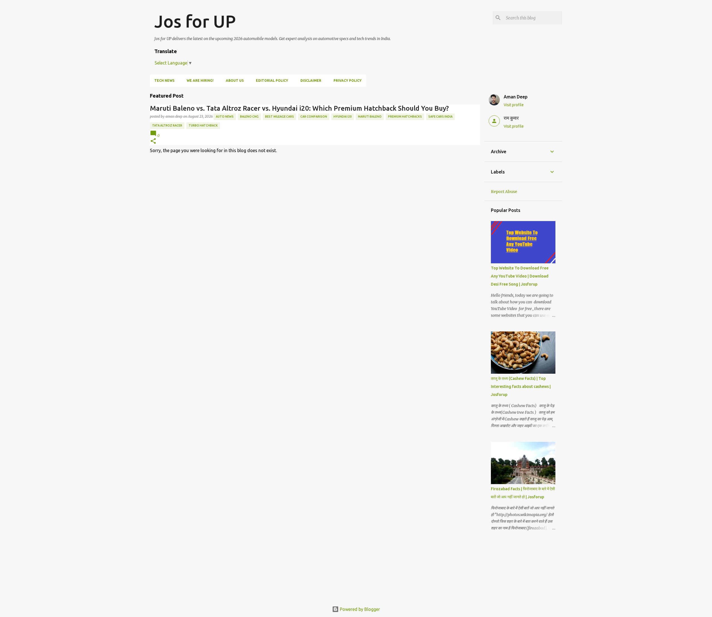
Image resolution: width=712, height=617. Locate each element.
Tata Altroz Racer (167, 125)
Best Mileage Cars (279, 116)
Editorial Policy (272, 80)
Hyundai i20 (342, 116)
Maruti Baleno (370, 116)
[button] (153, 141)
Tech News (164, 80)
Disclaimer (310, 80)
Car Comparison (313, 116)
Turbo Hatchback (203, 125)
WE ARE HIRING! (200, 80)
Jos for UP (195, 21)
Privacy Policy (347, 80)
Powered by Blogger (359, 609)
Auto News (225, 116)
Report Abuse (504, 191)
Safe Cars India (440, 116)
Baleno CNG (249, 116)
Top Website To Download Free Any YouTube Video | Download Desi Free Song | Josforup (519, 276)
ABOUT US (235, 80)
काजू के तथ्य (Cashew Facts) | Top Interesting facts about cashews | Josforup (521, 386)
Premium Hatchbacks (405, 116)
